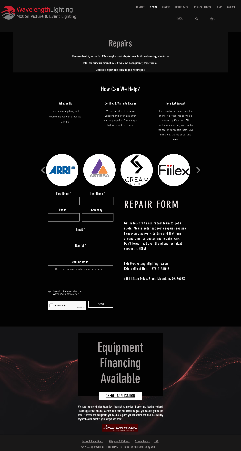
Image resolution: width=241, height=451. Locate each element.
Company (96, 210)
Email (79, 229)
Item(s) (79, 246)
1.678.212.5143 (159, 268)
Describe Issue (79, 262)
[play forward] (198, 170)
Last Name (96, 194)
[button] (213, 18)
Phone (62, 210)
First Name (62, 194)
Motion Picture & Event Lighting (46, 17)
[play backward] (43, 170)
